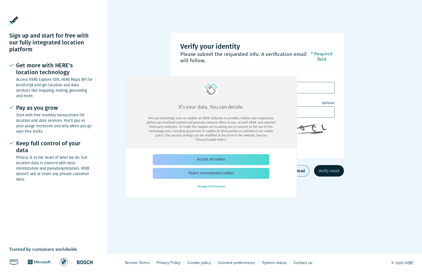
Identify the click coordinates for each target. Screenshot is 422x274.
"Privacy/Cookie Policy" (211, 140)
